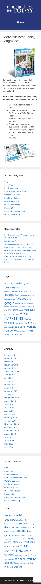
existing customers (9, 299)
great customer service (16, 306)
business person (10, 292)
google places (20, 303)
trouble (24, 331)
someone (10, 330)
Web (11, 335)
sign (26, 323)
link (9, 309)
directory (9, 294)
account (7, 284)
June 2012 (8, 378)
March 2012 (9, 385)
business (10, 287)
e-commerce (10, 185)
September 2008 (11, 431)
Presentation (10, 208)
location (21, 310)
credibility (31, 292)
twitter (30, 331)
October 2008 (10, 427)
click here (17, 86)
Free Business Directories (15, 191)
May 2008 (8, 444)
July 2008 (8, 437)
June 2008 (9, 441)
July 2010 (8, 388)
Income (25, 306)
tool (17, 331)
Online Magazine (11, 201)
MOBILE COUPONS (11, 314)
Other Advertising (12, 205)
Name (16, 323)
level (5, 310)
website (18, 334)
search (21, 323)
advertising (18, 283)
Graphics (6, 306)
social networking (12, 214)
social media (9, 327)
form (29, 299)
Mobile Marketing (12, 198)
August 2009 (10, 401)
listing (15, 309)
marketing (29, 309)
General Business (12, 195)
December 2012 (11, 362)
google (9, 303)
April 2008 (8, 447)
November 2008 (11, 424)
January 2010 (10, 394)
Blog (6, 181)
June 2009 (9, 408)
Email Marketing (11, 188)
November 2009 (11, 398)
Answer (28, 283)
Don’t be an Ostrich (12, 241)
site (30, 322)
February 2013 (10, 358)
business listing (23, 288)
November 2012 (11, 365)
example (31, 295)
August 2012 (9, 375)
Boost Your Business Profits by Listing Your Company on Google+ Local (19, 259)
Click (20, 291)
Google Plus (29, 303)
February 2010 (10, 391)
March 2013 (9, 355)
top (21, 331)
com (25, 291)
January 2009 (10, 421)
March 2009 (9, 414)
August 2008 (10, 434)
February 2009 (10, 417)
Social (34, 323)
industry (31, 306)
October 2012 (10, 368)
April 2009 (9, 411)
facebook (22, 298)
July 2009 (8, 404)
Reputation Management (15, 211)
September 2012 (11, 371)
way (6, 334)
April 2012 (8, 381)
